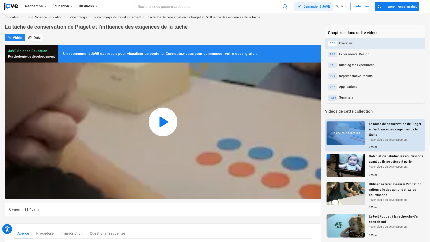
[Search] (284, 6)
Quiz (37, 38)
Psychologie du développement (118, 17)
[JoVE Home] (11, 6)
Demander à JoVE (316, 6)
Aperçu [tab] (23, 233)
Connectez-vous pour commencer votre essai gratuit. (212, 54)
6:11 (332, 65)
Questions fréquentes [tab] (108, 233)
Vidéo (17, 38)
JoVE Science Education (45, 17)
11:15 (332, 97)
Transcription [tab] (72, 233)
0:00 (332, 43)
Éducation (12, 17)
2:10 (332, 54)
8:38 (332, 76)
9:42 (332, 87)
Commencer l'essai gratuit (397, 6)
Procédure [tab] (45, 233)
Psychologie (79, 17)
